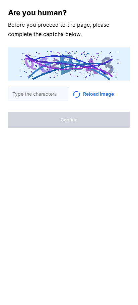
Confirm (69, 119)
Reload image (98, 94)
